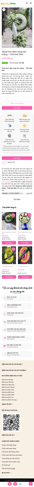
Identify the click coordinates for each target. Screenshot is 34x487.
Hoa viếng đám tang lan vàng (7, 266)
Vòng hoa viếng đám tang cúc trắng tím (24, 232)
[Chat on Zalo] (20, 484)
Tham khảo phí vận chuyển (11, 458)
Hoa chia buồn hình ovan (23, 266)
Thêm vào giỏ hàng (17, 103)
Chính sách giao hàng (9, 448)
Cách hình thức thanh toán (11, 462)
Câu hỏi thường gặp (8, 468)
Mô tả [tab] (4, 162)
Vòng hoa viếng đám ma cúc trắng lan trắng (9, 232)
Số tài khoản (6, 465)
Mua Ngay (17, 108)
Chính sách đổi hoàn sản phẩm (12, 455)
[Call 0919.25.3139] (15, 484)
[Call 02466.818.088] (10, 484)
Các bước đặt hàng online (10, 452)
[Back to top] (31, 484)
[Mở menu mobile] (30, 3)
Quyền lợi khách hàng (9, 445)
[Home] (8, 3)
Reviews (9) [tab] (11, 162)
